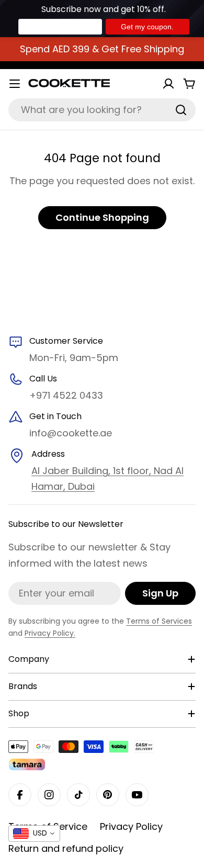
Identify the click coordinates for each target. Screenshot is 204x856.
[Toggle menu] (14, 83)
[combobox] (102, 109)
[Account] (168, 83)
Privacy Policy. (50, 633)
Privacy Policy (131, 826)
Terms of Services (159, 621)
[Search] (181, 110)
